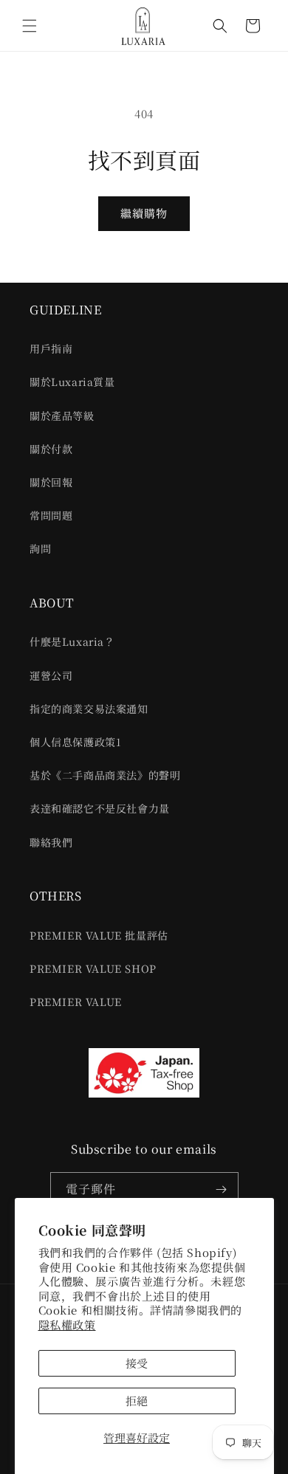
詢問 (40, 548)
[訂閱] (221, 1189)
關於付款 (51, 448)
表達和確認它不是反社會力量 (100, 808)
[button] (29, 26)
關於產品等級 (62, 415)
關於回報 (51, 482)
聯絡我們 (51, 842)
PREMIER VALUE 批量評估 (99, 935)
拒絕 (137, 1400)
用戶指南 (51, 348)
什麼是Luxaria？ (72, 641)
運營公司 (51, 675)
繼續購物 (144, 213)
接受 (137, 1363)
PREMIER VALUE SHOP (93, 968)
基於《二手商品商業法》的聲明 (105, 775)
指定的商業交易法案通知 (89, 708)
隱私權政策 (67, 1324)
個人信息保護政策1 (75, 741)
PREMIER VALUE (76, 1001)
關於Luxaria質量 (72, 381)
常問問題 (51, 515)
